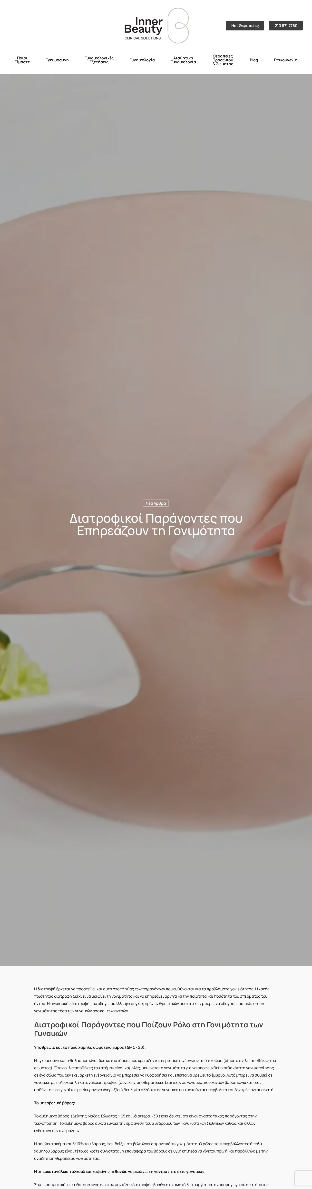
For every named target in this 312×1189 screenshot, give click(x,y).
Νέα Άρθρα (156, 503)
